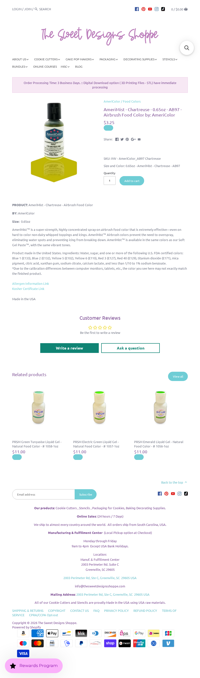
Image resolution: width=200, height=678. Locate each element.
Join (27, 9)
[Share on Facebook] (117, 139)
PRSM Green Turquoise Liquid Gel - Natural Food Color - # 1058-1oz (36, 444)
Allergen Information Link (30, 283)
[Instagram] (157, 8)
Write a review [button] (69, 347)
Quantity (109, 173)
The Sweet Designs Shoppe (57, 623)
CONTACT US (79, 610)
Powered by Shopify (26, 627)
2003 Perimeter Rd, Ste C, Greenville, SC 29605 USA (100, 578)
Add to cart (132, 181)
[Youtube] (150, 8)
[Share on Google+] (133, 139)
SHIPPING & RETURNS (27, 610)
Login (16, 9)
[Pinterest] (143, 8)
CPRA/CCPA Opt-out (43, 615)
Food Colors (132, 101)
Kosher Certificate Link (28, 288)
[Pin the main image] (127, 139)
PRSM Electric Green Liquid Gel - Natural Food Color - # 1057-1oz (96, 444)
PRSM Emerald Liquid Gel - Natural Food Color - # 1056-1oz (158, 444)
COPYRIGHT (56, 610)
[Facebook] (137, 8)
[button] (187, 48)
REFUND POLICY (145, 610)
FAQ (96, 610)
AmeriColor (112, 101)
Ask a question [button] (130, 347)
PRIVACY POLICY (116, 610)
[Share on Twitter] (122, 139)
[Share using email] (139, 139)
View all (178, 376)
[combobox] (52, 9)
